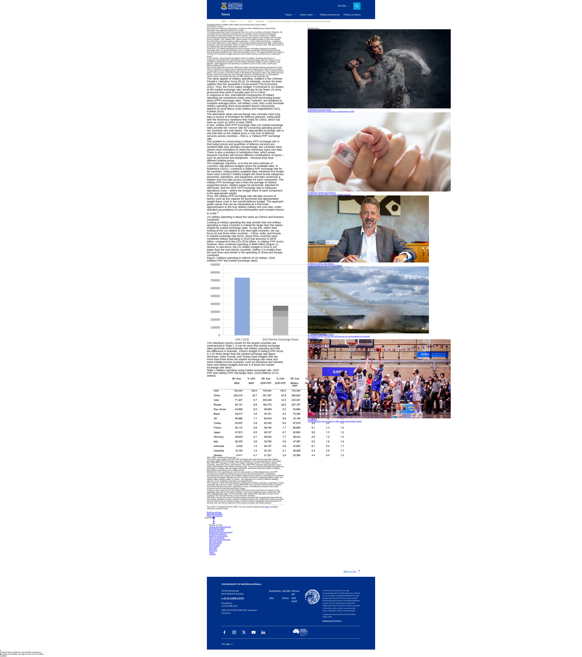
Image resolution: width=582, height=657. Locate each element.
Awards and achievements (220, 527)
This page (225, 644)
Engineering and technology (220, 532)
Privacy (285, 598)
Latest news (306, 14)
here (267, 507)
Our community (215, 543)
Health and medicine (217, 534)
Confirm (3, 656)
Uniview (212, 554)
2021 (250, 21)
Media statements (330, 14)
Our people (213, 547)
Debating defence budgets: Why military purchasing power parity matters (299, 21)
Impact (233, 21)
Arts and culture (215, 541)
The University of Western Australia (241, 584)
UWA (224, 21)
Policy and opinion (214, 516)
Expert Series (214, 545)
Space (211, 552)
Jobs (271, 598)
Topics (288, 14)
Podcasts (213, 549)
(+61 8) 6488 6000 (232, 598)
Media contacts (352, 14)
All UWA (342, 5)
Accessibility (275, 591)
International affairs (215, 514)
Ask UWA (286, 591)
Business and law (214, 512)
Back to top (350, 571)
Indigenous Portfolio (331, 621)
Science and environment (219, 540)
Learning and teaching (218, 536)
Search (357, 6)
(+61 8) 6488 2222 (229, 606)
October (260, 21)
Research (213, 550)
